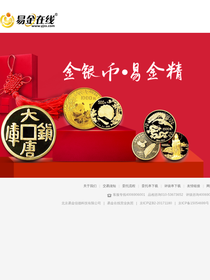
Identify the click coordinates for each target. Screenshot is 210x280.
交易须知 (109, 186)
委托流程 (128, 186)
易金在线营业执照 (120, 203)
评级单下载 (172, 186)
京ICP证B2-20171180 (156, 203)
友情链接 (193, 186)
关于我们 (90, 186)
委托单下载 (150, 186)
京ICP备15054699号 (193, 203)
